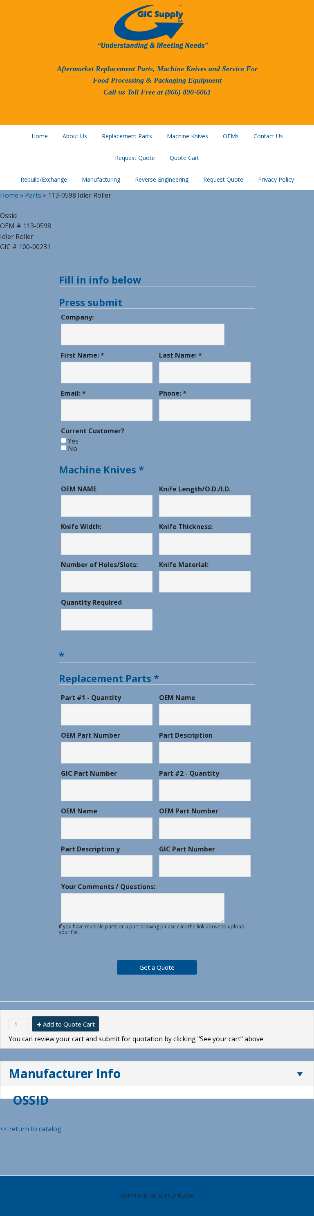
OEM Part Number (90, 735)
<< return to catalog (30, 1128)
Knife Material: (184, 564)
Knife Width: (81, 526)
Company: (77, 317)
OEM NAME (78, 488)
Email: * (73, 393)
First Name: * (82, 355)
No (72, 448)
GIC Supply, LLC (152, 26)
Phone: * (172, 393)
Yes (73, 441)
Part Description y (90, 848)
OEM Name (177, 697)
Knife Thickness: (186, 526)
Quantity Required (91, 602)
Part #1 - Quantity (91, 697)
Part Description (186, 735)
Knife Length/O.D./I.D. (195, 488)
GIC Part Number (89, 773)
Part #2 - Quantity (189, 773)
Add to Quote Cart (69, 1024)
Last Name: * (180, 355)
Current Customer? (92, 430)
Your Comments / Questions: (108, 886)
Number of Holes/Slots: (99, 564)
